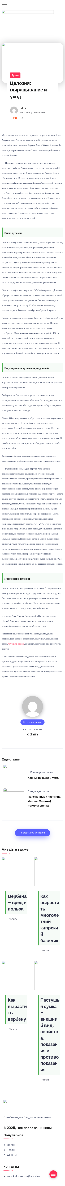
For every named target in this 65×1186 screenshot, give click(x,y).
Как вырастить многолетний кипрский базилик (49, 918)
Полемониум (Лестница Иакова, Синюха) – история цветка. (44, 801)
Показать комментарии (32, 832)
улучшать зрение (16, 643)
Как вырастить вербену (17, 1009)
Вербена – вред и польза (17, 902)
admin (23, 108)
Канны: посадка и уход (43, 778)
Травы (15, 75)
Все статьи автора (32, 722)
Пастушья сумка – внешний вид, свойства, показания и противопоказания (50, 1035)
